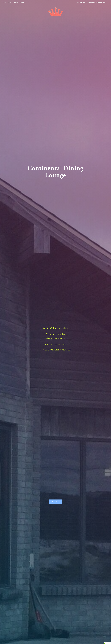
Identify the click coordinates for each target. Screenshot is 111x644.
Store (4, 2)
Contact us (22, 2)
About (9, 2)
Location (16, 2)
